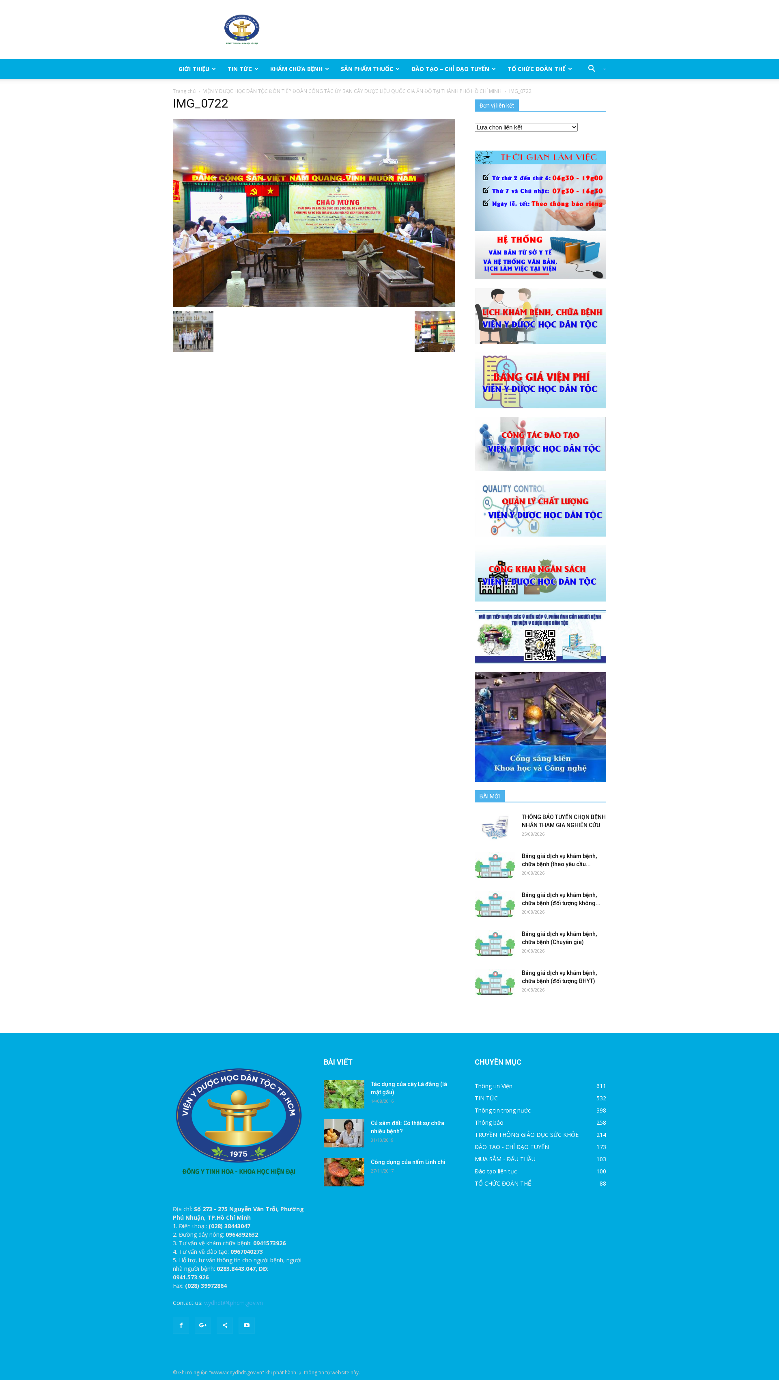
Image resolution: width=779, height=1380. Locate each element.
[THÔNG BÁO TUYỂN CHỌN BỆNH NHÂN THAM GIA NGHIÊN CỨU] (495, 827)
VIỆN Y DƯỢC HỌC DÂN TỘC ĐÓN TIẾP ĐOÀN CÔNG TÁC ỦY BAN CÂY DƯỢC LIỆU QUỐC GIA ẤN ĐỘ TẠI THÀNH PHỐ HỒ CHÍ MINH (352, 91)
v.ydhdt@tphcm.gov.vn (233, 1303)
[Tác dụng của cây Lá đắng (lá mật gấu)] (344, 1094)
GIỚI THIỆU (194, 69)
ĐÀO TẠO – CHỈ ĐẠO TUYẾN (450, 69)
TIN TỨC (240, 69)
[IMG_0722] (314, 212)
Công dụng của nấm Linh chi (408, 1162)
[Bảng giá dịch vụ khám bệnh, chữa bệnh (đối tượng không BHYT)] (495, 905)
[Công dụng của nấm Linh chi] (344, 1172)
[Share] (225, 1325)
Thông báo (489, 1122)
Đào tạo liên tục (496, 1171)
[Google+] (203, 1325)
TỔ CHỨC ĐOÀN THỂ (537, 69)
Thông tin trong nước (503, 1110)
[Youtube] (247, 1325)
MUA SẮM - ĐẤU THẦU (505, 1159)
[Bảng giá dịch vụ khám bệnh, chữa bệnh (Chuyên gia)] (495, 944)
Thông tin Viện (493, 1086)
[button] (594, 69)
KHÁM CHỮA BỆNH (296, 69)
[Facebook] (181, 1325)
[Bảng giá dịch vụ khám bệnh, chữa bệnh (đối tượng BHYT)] (495, 983)
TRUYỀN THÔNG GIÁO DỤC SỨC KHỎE (527, 1134)
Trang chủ (184, 91)
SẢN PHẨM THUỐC (367, 69)
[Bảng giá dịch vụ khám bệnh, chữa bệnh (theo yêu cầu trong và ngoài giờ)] (495, 866)
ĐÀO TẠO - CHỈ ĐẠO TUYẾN (512, 1147)
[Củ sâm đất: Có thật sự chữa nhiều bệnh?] (344, 1133)
